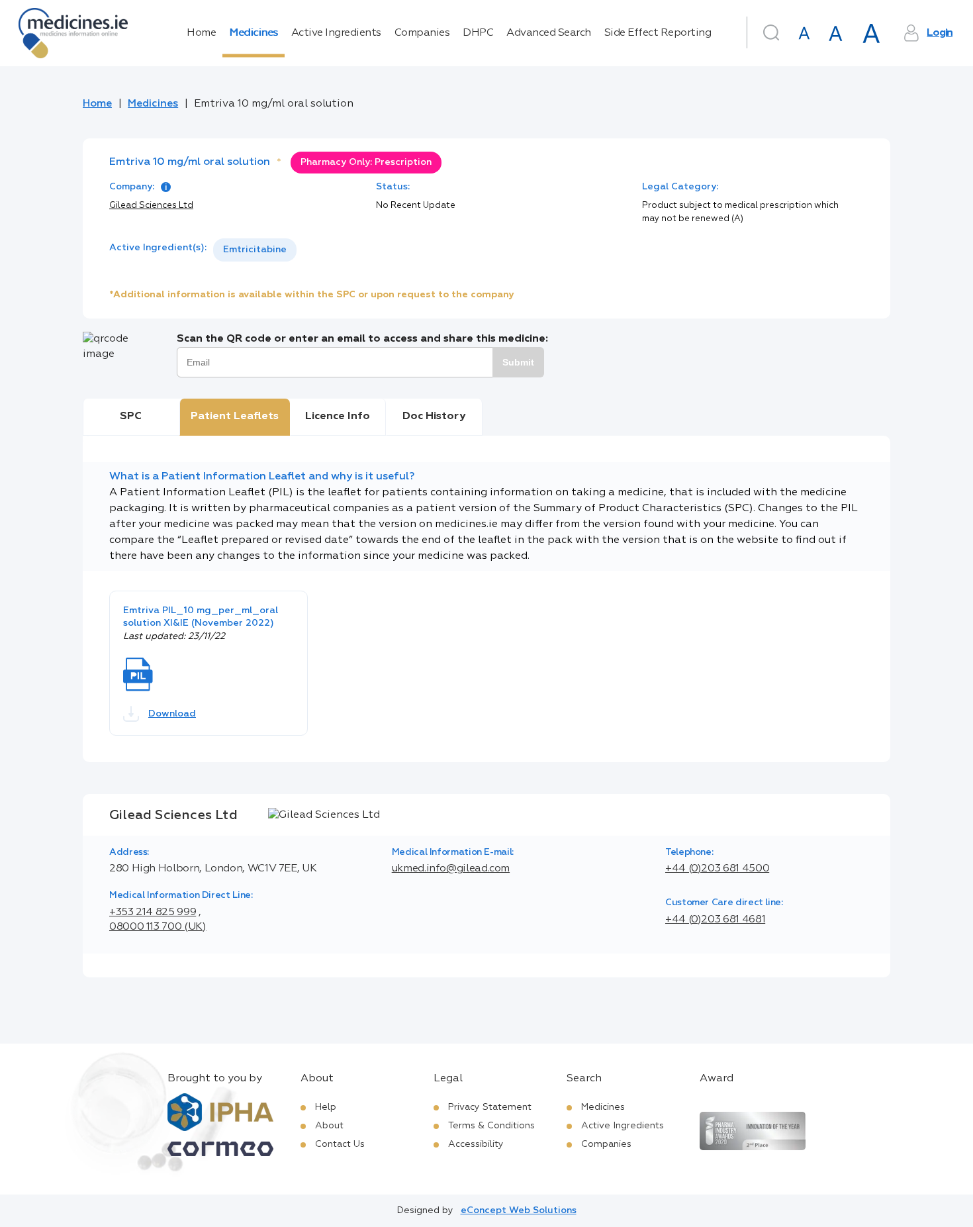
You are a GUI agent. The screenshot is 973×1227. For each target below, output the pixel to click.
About (329, 1125)
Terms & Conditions (491, 1125)
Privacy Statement (490, 1107)
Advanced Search (548, 33)
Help (325, 1107)
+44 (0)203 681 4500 (717, 868)
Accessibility (476, 1144)
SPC (131, 416)
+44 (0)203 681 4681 (715, 919)
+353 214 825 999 (152, 912)
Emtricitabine (255, 249)
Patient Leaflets (235, 416)
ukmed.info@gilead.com (451, 868)
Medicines (253, 33)
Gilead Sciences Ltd (151, 205)
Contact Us (340, 1144)
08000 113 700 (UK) (158, 927)
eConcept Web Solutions (519, 1210)
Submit (518, 362)
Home (201, 33)
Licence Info (337, 416)
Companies (422, 33)
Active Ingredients (336, 33)
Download (172, 713)
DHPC (478, 33)
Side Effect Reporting (658, 33)
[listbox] (255, 250)
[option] (255, 250)
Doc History (433, 416)
